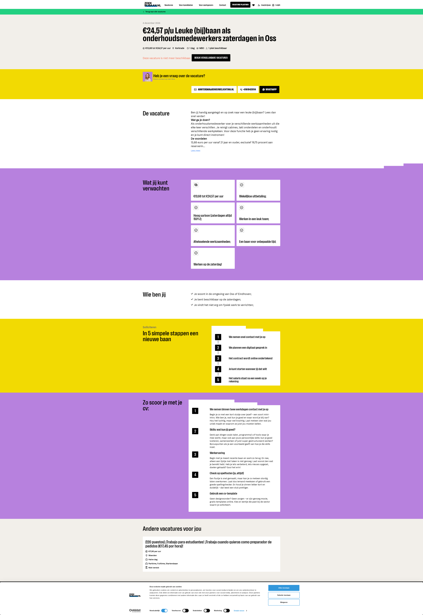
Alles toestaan (283, 588)
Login (277, 5)
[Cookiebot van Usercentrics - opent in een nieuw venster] (135, 610)
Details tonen (239, 611)
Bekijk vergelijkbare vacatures (211, 57)
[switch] (185, 610)
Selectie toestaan (284, 595)
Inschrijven (266, 5)
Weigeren (284, 602)
